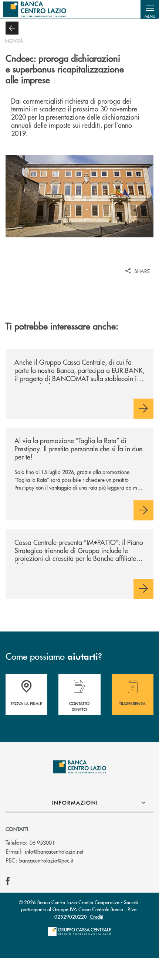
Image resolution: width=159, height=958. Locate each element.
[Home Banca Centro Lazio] (34, 9)
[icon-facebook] (8, 881)
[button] (150, 9)
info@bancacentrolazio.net (54, 851)
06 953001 (42, 842)
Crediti (96, 916)
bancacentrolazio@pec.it (46, 860)
